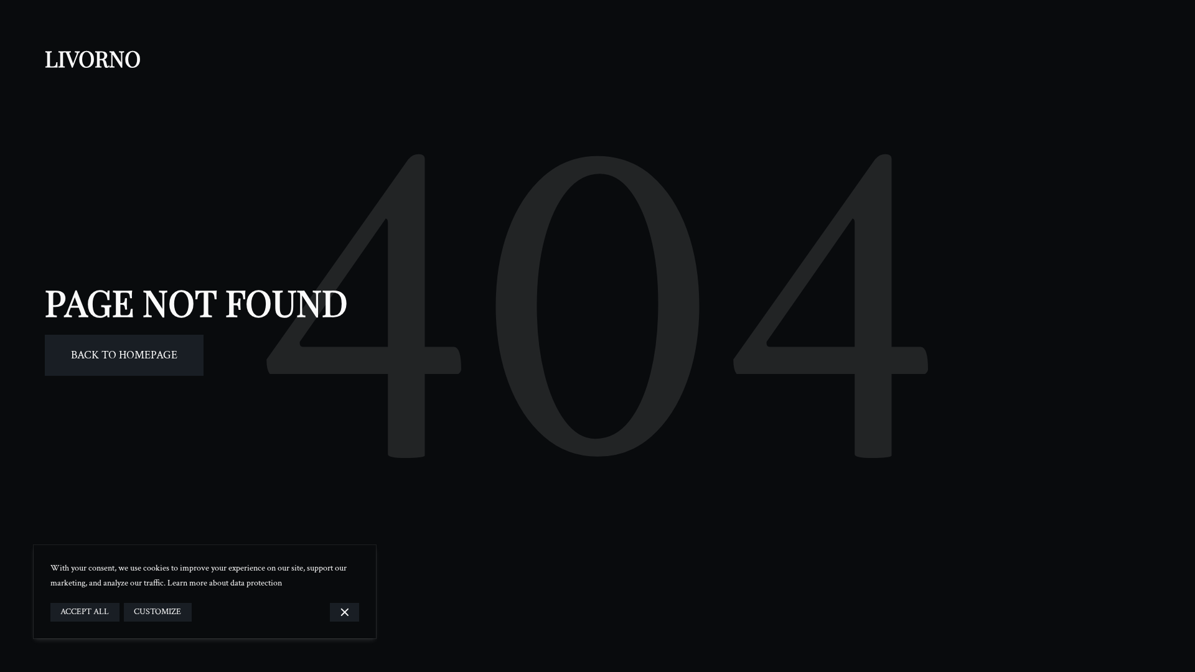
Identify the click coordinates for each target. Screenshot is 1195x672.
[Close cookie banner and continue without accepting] (344, 612)
